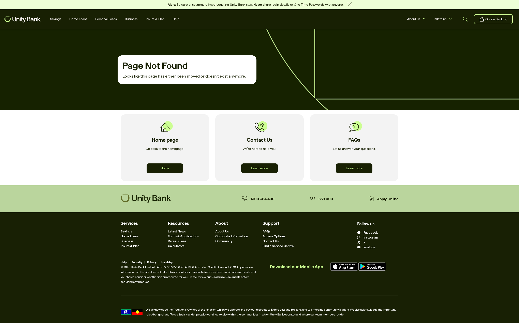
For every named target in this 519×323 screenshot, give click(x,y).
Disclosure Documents (225, 277)
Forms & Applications (183, 236)
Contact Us (271, 241)
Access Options (274, 236)
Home (165, 168)
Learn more (259, 168)
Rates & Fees (177, 241)
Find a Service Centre (278, 246)
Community (223, 241)
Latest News (177, 231)
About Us (222, 231)
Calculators (176, 246)
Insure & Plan (130, 246)
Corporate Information (231, 236)
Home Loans (129, 236)
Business (127, 241)
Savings (126, 231)
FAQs (266, 231)
